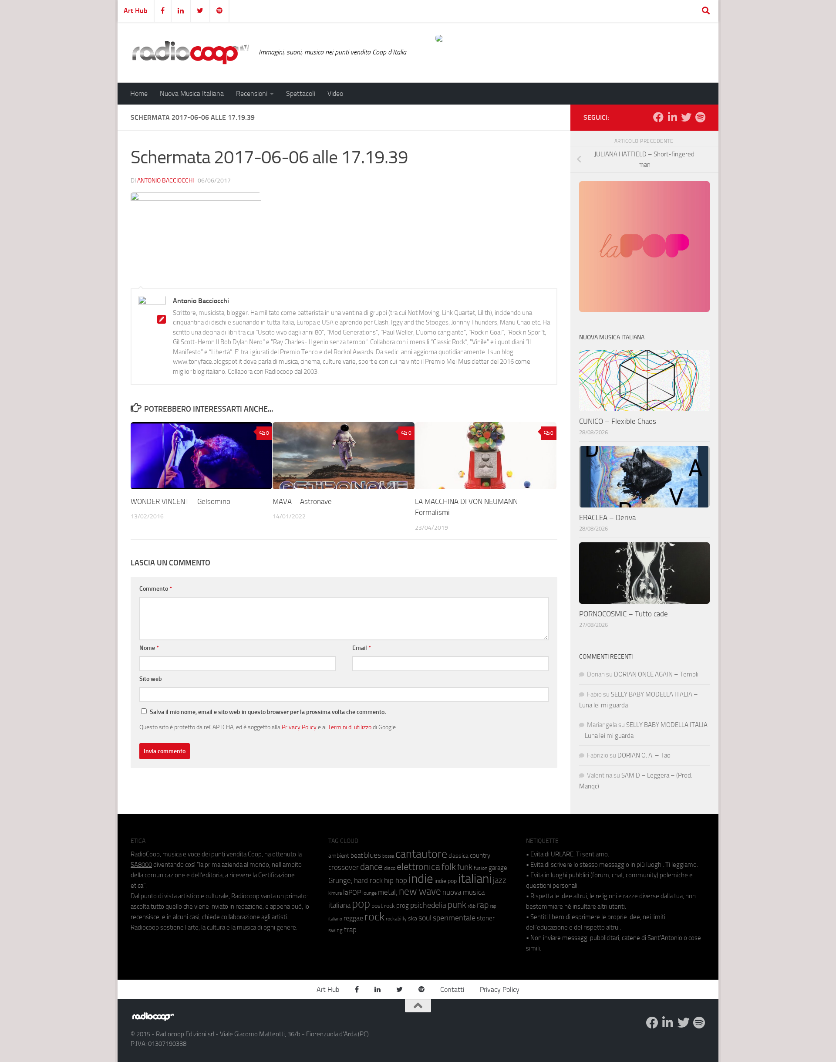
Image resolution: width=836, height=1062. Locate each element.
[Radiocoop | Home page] (190, 52)
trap (350, 929)
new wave (420, 891)
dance (371, 866)
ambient (338, 855)
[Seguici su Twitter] (686, 117)
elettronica (418, 867)
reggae (353, 918)
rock (374, 916)
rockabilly (396, 919)
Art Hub (136, 11)
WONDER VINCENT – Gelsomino (180, 501)
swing (335, 930)
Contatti (452, 989)
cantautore (421, 854)
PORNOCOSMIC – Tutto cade (623, 613)
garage (498, 868)
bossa (388, 856)
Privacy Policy (299, 727)
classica (458, 855)
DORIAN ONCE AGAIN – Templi (656, 674)
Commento (155, 588)
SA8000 (141, 865)
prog (402, 906)
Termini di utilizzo (349, 727)
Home (139, 93)
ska (412, 918)
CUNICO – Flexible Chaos (617, 421)
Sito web (150, 679)
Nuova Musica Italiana (192, 93)
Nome (149, 648)
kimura (335, 893)
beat (357, 855)
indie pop (446, 881)
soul (424, 918)
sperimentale (454, 918)
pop (361, 904)
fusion (480, 868)
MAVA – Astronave (302, 501)
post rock (383, 905)
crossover (343, 867)
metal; (388, 892)
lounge (369, 893)
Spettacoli (300, 93)
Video (335, 93)
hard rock (368, 880)
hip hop (395, 880)
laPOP (352, 892)
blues (372, 855)
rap (483, 905)
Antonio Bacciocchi (165, 180)
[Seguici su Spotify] (700, 117)
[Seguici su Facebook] (658, 117)
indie (420, 878)
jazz (499, 880)
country (480, 855)
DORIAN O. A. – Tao (644, 755)
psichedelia (428, 905)
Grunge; (340, 880)
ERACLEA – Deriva (607, 517)
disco (389, 868)
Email (361, 648)
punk (457, 905)
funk (464, 867)
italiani (475, 878)
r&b (471, 906)
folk (449, 867)
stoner (486, 918)
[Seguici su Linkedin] (672, 117)
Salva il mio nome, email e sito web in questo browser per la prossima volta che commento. (268, 712)
